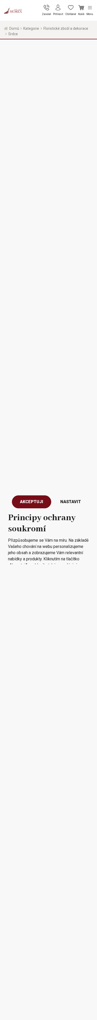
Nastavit (70, 501)
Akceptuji (31, 501)
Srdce (13, 34)
